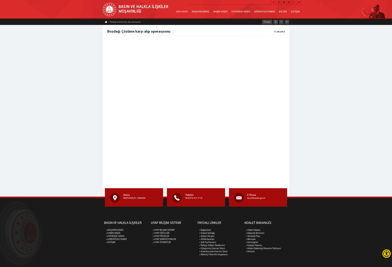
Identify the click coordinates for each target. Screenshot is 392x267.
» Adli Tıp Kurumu (207, 242)
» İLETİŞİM (110, 242)
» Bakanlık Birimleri (255, 233)
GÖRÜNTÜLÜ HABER (264, 12)
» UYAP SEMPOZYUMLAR (164, 239)
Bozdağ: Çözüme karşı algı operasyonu (125, 22)
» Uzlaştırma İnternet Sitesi (212, 248)
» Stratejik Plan (253, 236)
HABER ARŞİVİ (220, 12)
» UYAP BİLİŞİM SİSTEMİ (164, 230)
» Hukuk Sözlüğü (207, 233)
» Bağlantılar (205, 230)
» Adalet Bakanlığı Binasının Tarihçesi (263, 248)
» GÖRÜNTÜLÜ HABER (116, 239)
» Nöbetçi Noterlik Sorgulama (213, 255)
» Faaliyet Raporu (254, 245)
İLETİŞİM (295, 12)
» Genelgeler (252, 242)
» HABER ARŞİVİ (113, 233)
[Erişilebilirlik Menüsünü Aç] (386, 253)
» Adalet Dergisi (206, 236)
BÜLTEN (283, 12)
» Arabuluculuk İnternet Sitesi (213, 251)
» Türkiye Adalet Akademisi (212, 245)
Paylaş (268, 22)
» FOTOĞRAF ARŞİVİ (115, 236)
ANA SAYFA (182, 12)
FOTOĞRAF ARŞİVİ (241, 12)
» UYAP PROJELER (161, 236)
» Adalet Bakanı (253, 230)
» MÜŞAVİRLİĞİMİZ (115, 230)
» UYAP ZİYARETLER (162, 242)
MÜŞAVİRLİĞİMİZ (200, 12)
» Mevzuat (251, 239)
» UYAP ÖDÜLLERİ (161, 233)
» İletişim (250, 251)
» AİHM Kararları (207, 239)
